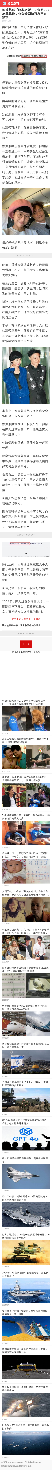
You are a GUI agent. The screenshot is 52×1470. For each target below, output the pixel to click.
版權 (29, 1466)
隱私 (25, 1466)
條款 (21, 1466)
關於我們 (5, 1466)
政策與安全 (14, 1466)
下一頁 (26, 644)
